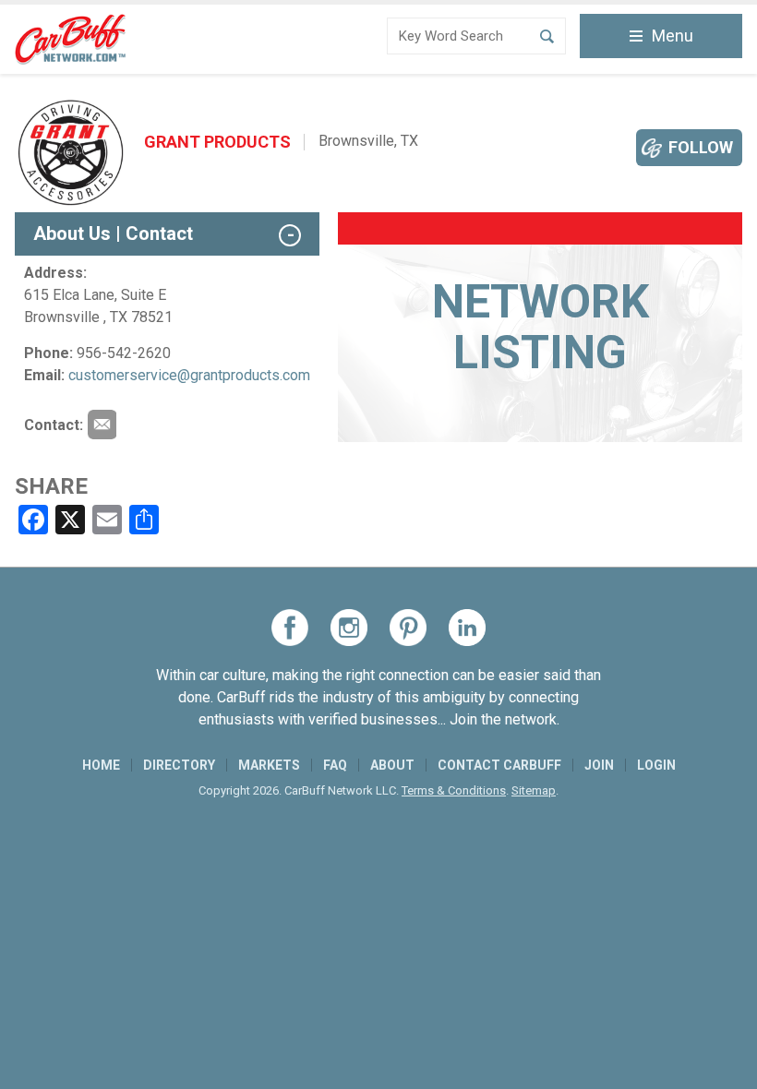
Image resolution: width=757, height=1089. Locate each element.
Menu (672, 35)
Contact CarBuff (499, 765)
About (392, 765)
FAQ (335, 765)
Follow (700, 147)
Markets (269, 765)
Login (656, 765)
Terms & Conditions (454, 790)
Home (101, 765)
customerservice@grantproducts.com (189, 375)
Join (599, 765)
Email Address (101, 424)
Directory (179, 765)
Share (51, 486)
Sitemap (533, 790)
